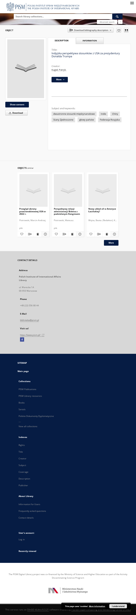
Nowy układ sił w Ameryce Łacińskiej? (102, 210)
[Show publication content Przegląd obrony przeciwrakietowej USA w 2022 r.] (37, 234)
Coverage (23, 471)
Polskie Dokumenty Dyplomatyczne (36, 416)
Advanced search (107, 22)
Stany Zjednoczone (63, 119)
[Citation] (126, 30)
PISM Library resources (30, 395)
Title (21, 451)
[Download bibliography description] (29, 234)
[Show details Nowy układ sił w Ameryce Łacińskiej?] (114, 234)
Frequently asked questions (32, 510)
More (111, 242)
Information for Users (29, 504)
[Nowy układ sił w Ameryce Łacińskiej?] (103, 190)
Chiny (115, 113)
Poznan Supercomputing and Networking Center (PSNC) (101, 609)
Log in (22, 539)
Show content (17, 104)
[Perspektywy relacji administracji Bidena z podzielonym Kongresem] (68, 190)
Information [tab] (90, 40)
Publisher (23, 485)
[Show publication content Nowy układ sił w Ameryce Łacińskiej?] (106, 234)
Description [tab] (61, 40)
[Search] (117, 16)
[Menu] (132, 3)
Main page (23, 371)
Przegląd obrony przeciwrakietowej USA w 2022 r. (32, 211)
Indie (103, 113)
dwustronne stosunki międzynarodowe (74, 113)
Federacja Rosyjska (110, 119)
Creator (22, 458)
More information (97, 606)
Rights (22, 445)
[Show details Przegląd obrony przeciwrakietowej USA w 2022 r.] (45, 234)
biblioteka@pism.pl (29, 320)
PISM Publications (27, 389)
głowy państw (86, 119)
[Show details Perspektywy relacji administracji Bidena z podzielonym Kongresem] (79, 234)
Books (22, 402)
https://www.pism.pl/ (30, 334)
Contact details (26, 517)
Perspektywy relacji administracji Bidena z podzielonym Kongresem (67, 211)
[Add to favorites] (118, 30)
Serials (22, 409)
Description (24, 478)
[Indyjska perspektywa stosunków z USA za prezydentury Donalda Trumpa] (25, 68)
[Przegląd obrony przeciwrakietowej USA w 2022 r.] (33, 190)
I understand (118, 606)
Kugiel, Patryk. (59, 69)
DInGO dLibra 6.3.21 (38, 609)
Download (17, 112)
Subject (22, 465)
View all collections (28, 426)
